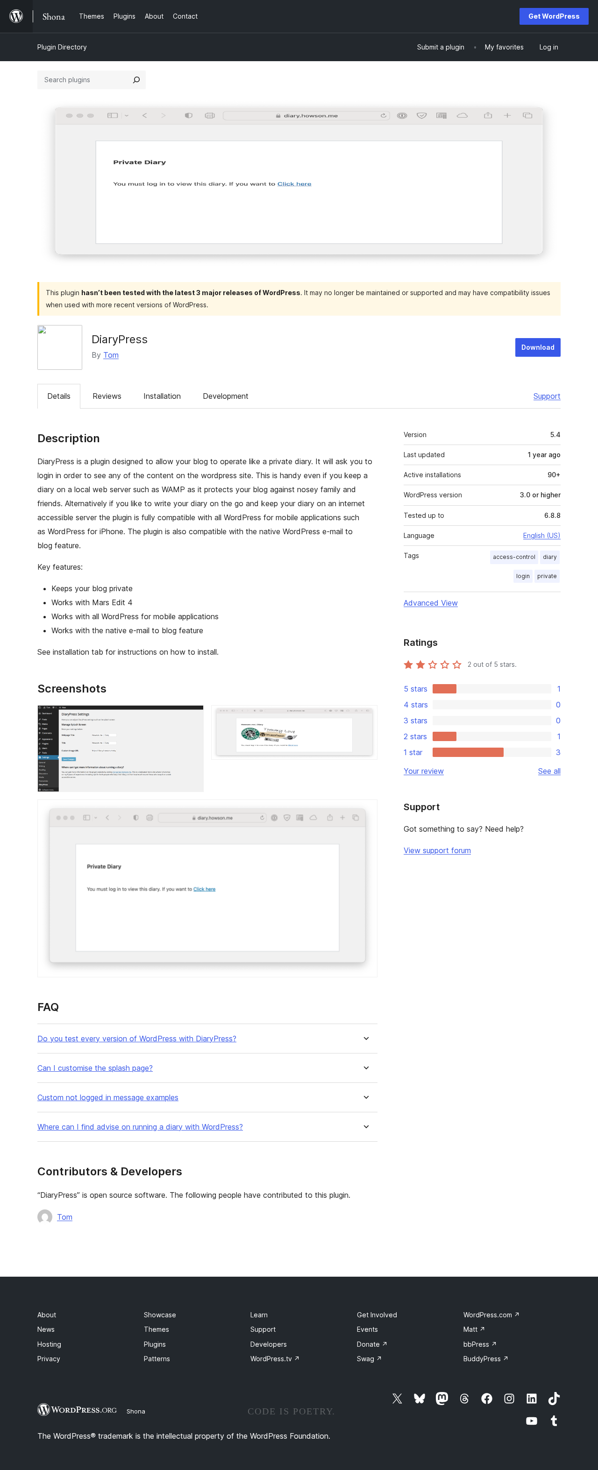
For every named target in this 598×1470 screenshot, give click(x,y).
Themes (156, 1329)
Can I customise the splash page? (95, 1068)
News (46, 1329)
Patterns (157, 1359)
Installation (162, 396)
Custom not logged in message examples (107, 1097)
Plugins (155, 1344)
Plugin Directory (62, 47)
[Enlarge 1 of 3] (191, 717)
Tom (111, 355)
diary (550, 556)
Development (226, 396)
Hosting (49, 1344)
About (46, 1315)
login (523, 576)
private (547, 576)
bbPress (480, 1344)
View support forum (437, 850)
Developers (268, 1344)
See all (549, 771)
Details (59, 396)
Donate (372, 1344)
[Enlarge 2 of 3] (365, 717)
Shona (136, 1411)
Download (538, 347)
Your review (424, 771)
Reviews (107, 396)
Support (547, 396)
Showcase (160, 1315)
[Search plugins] (136, 80)
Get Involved (377, 1315)
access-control (514, 556)
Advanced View (431, 603)
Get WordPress (554, 16)
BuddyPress (486, 1359)
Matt (474, 1329)
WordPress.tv (275, 1359)
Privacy (48, 1359)
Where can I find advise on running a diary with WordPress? (140, 1127)
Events (367, 1329)
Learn (259, 1315)
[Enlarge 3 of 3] (365, 812)
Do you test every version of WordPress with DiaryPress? (136, 1038)
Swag (369, 1359)
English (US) (542, 535)
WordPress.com (491, 1315)
